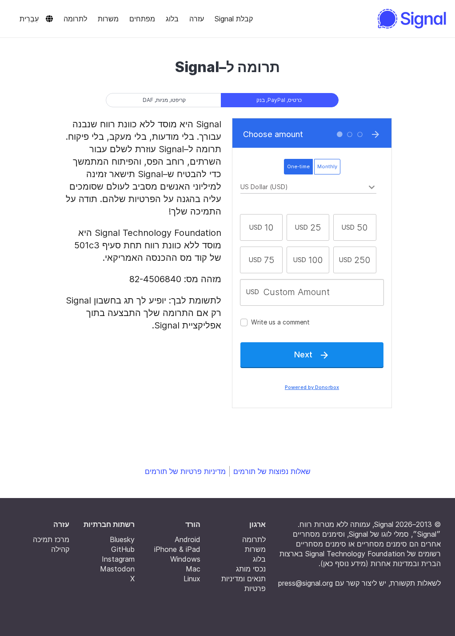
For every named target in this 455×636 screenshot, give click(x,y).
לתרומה (75, 18)
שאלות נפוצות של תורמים (272, 471)
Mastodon (117, 568)
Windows (185, 559)
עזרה (196, 18)
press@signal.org (305, 583)
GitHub (123, 549)
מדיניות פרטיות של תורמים (185, 471)
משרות (108, 18)
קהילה (60, 549)
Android (187, 539)
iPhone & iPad (177, 549)
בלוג (172, 18)
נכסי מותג (251, 568)
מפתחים (142, 18)
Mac (193, 568)
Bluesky (122, 539)
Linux (192, 578)
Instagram (118, 559)
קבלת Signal (234, 18)
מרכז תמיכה (51, 539)
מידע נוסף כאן (344, 563)
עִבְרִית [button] (29, 18)
